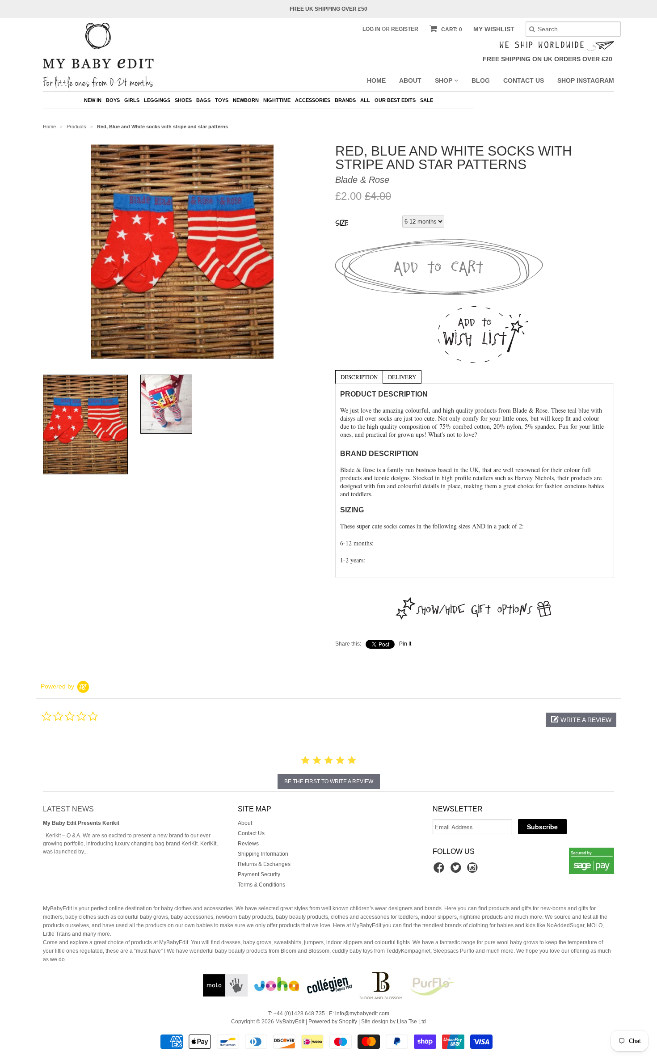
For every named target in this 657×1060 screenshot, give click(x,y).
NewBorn (246, 100)
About (410, 80)
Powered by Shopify (332, 1021)
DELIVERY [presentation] (402, 377)
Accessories (312, 100)
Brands (345, 100)
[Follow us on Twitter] (457, 870)
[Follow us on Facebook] (440, 870)
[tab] (359, 376)
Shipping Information (263, 854)
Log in (371, 29)
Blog (481, 80)
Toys (221, 100)
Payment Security (259, 874)
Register (404, 29)
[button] (581, 720)
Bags (203, 100)
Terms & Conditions (261, 885)
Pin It (405, 644)
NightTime (277, 100)
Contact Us (523, 80)
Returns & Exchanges (264, 864)
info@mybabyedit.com (362, 1013)
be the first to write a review (328, 781)
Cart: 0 (451, 29)
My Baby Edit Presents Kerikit (81, 823)
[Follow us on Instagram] (473, 870)
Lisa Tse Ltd (411, 1021)
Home (376, 80)
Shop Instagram (585, 80)
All (365, 100)
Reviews (248, 843)
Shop (444, 80)
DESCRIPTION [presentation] (359, 377)
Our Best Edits (395, 100)
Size (341, 222)
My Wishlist (493, 29)
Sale (426, 100)
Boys (113, 100)
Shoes (183, 100)
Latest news (68, 809)
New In (92, 100)
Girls (131, 100)
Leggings (157, 100)
